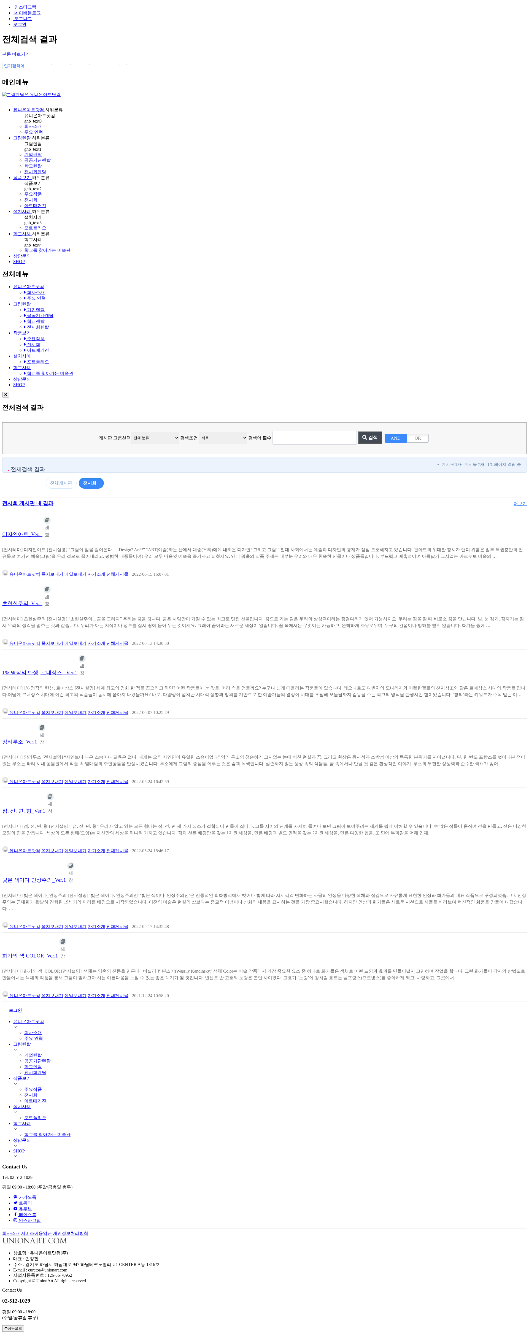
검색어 (259, 437)
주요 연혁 (33, 132)
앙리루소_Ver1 (19, 742)
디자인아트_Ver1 (22, 534)
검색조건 (189, 437)
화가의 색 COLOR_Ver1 (30, 956)
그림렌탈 (22, 138)
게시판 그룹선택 (115, 437)
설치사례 (22, 211)
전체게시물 (117, 574)
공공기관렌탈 (37, 160)
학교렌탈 (33, 166)
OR (418, 438)
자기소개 (96, 574)
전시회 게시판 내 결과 (27, 503)
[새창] (47, 520)
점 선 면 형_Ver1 (23, 811)
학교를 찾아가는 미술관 (47, 250)
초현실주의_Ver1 (22, 603)
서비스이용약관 (36, 1233)
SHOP (19, 261)
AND (396, 438)
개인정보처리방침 (70, 1233)
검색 (372, 437)
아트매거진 (35, 205)
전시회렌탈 (35, 171)
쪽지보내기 (52, 574)
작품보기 (22, 177)
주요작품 (33, 194)
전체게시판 (61, 483)
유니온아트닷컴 (29, 109)
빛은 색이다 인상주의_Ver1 (34, 880)
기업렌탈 (33, 154)
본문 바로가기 (16, 54)
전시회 (30, 199)
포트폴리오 (35, 228)
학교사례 (22, 233)
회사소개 (33, 126)
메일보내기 (75, 574)
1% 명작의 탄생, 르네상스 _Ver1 (39, 672)
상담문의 (22, 256)
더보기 (520, 503)
